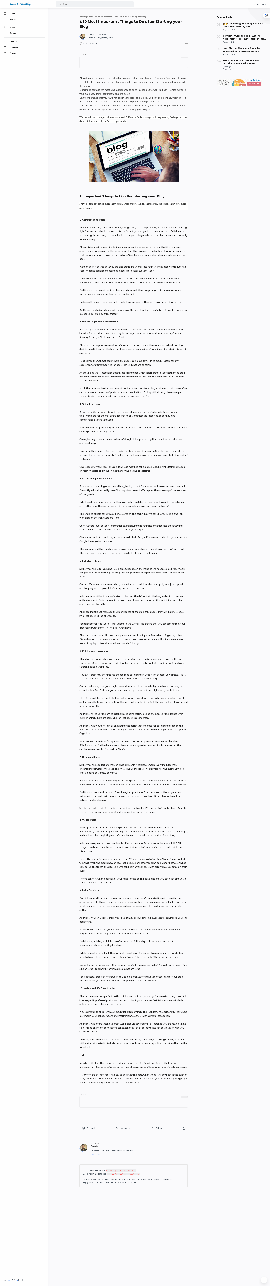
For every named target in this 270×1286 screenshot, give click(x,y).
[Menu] (5, 4)
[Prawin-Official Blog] (20, 5)
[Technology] (227, 67)
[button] (59, 4)
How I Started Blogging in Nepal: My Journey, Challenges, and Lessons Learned (241, 50)
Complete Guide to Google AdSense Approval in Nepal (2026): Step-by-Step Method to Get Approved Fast (244, 37)
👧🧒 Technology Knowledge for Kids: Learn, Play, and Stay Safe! (243, 25)
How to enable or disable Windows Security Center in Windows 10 (241, 62)
